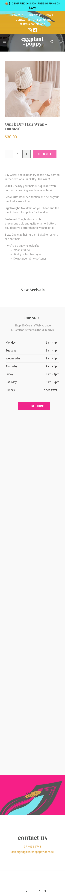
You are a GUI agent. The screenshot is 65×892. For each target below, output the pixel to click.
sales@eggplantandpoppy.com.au (32, 851)
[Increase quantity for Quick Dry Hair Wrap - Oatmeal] (26, 154)
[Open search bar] (52, 41)
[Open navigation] (4, 41)
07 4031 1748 (32, 846)
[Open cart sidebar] (60, 41)
